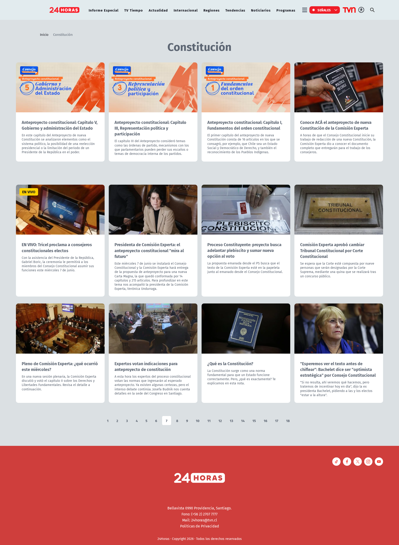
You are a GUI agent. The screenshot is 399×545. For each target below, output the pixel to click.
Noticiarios (261, 10)
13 (231, 420)
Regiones (211, 10)
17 (276, 420)
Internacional (186, 10)
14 (243, 420)
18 (288, 420)
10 (198, 420)
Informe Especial (103, 10)
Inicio (44, 34)
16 (265, 420)
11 (209, 420)
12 (220, 420)
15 (254, 420)
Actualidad (158, 10)
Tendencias (235, 10)
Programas (285, 10)
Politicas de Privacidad (199, 526)
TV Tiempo (133, 10)
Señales (324, 9)
